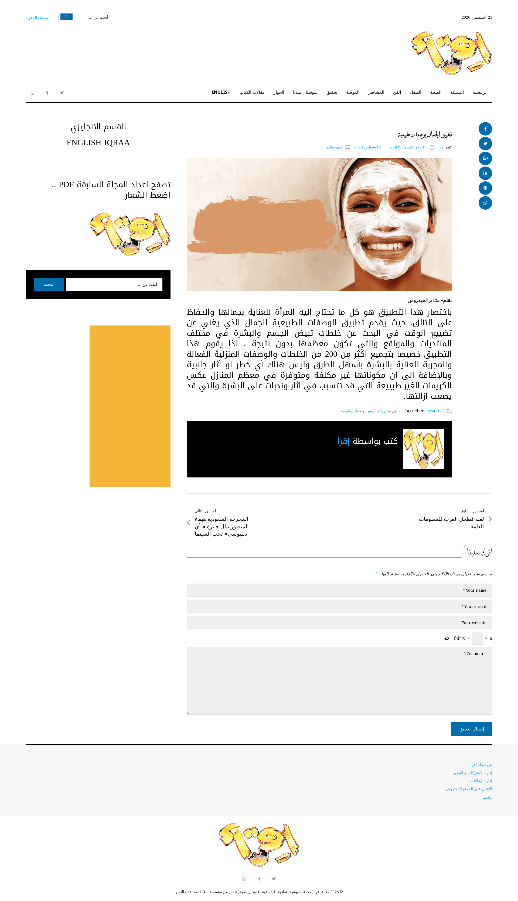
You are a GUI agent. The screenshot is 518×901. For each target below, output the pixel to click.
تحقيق (331, 92)
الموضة (352, 92)
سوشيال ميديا (305, 92)
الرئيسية (480, 92)
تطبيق (398, 410)
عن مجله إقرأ (481, 764)
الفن (397, 92)
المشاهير (376, 92)
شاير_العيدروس (378, 410)
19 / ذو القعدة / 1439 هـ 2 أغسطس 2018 (390, 147)
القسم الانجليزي (98, 126)
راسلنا (487, 797)
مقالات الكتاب (252, 92)
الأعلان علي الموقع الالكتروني (469, 788)
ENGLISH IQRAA (98, 142)
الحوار (279, 92)
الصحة (435, 92)
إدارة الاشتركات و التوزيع (472, 772)
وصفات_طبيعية (352, 410)
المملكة (457, 92)
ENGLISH (221, 92)
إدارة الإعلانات (481, 780)
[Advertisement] (130, 406)
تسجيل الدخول (37, 17)
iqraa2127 (434, 410)
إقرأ (441, 147)
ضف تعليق (333, 147)
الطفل (415, 92)
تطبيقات (442, 125)
